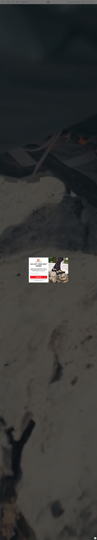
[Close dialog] (67, 259)
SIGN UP (38, 277)
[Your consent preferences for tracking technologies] (95, 538)
